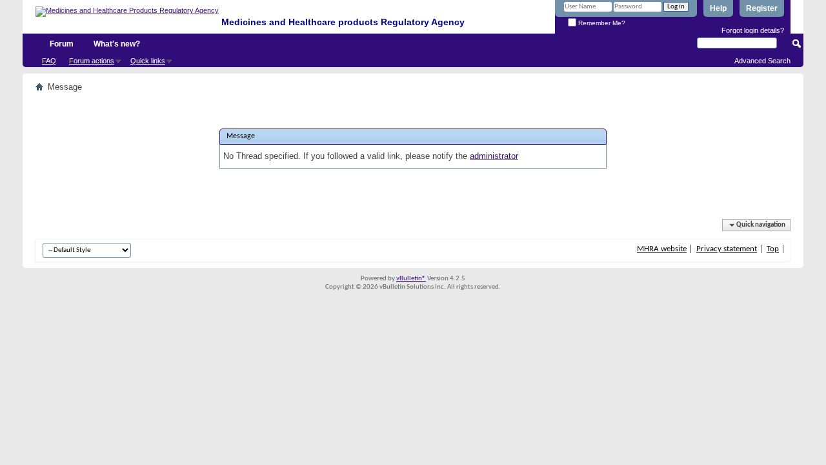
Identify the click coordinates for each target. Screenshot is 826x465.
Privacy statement (726, 249)
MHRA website (662, 249)
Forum (62, 43)
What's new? (117, 43)
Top (773, 249)
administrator (494, 156)
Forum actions (91, 61)
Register (762, 8)
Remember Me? (600, 22)
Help (718, 8)
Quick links (147, 61)
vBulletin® (411, 278)
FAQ (49, 61)
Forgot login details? (752, 30)
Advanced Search (762, 61)
